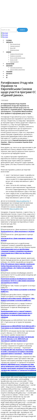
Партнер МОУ (14, 62)
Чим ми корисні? (15, 46)
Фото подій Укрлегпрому (17, 58)
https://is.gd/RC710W (16, 209)
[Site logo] (4, 33)
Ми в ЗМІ (12, 48)
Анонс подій (13, 60)
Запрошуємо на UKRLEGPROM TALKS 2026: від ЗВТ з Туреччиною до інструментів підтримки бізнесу (18, 327)
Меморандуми (14, 50)
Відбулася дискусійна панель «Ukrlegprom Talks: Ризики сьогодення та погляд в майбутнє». (18, 299)
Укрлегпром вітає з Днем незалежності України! (17, 231)
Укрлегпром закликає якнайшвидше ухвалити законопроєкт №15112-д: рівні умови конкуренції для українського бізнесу (18, 281)
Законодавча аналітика (17, 69)
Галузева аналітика (16, 67)
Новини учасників (15, 56)
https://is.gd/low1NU (22, 201)
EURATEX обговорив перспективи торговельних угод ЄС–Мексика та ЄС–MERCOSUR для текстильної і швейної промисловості (17, 339)
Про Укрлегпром (15, 44)
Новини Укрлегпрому (16, 54)
